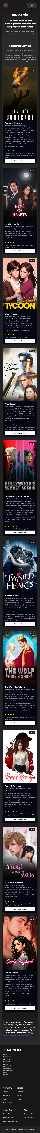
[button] (5, 5)
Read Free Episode (20, 161)
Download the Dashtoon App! (17, 1035)
